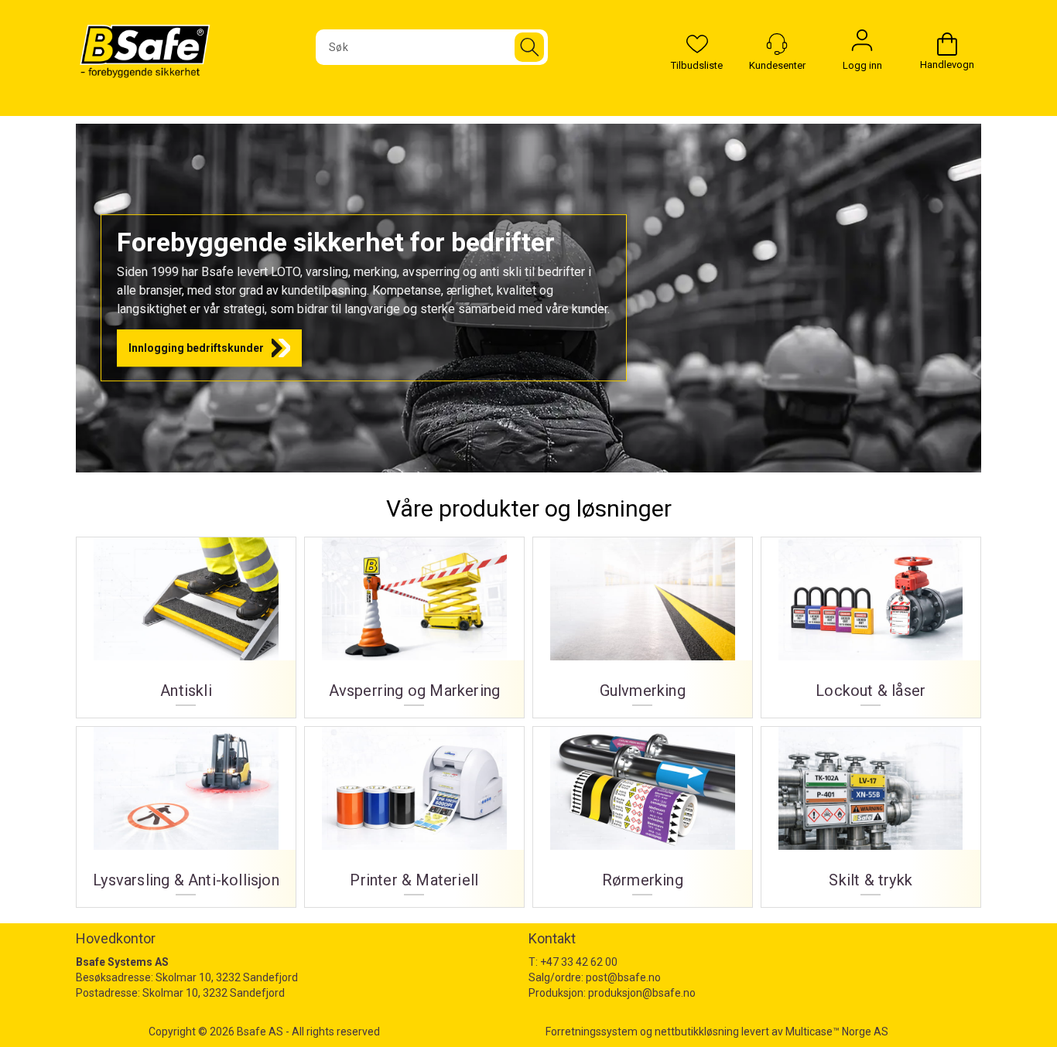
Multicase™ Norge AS (836, 1031)
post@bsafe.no (623, 977)
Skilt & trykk (871, 811)
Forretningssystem (592, 1031)
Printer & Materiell (414, 811)
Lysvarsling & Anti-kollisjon (186, 811)
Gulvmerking (643, 621)
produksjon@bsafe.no (642, 993)
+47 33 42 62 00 (578, 962)
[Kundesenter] (777, 44)
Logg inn (862, 44)
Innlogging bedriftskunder (196, 348)
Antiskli (186, 621)
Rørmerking (643, 811)
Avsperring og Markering (414, 621)
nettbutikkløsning (697, 1031)
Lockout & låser (871, 621)
